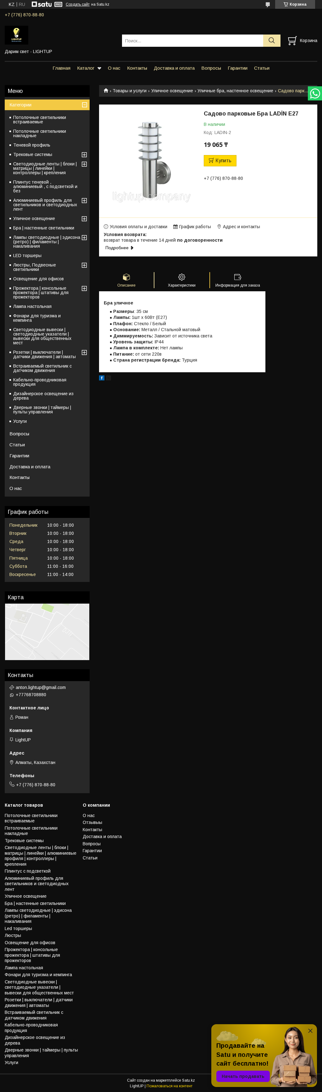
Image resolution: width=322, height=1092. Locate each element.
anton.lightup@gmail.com (41, 687)
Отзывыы (92, 822)
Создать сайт (78, 4)
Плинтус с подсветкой (28, 871)
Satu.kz (188, 1080)
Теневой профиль (31, 145)
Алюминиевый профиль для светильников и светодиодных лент (45, 205)
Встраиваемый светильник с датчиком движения (42, 368)
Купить (223, 160)
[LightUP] (59, 34)
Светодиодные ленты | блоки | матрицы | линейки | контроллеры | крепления (45, 168)
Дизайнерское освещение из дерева (43, 396)
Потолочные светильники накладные (39, 133)
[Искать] (271, 41)
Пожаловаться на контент (169, 1086)
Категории (20, 104)
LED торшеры (27, 255)
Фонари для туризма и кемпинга (37, 318)
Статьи (261, 68)
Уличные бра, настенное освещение (235, 90)
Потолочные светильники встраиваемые (39, 119)
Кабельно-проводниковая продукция (39, 382)
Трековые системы (32, 154)
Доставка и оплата (174, 68)
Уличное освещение (172, 90)
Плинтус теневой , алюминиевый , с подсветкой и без (45, 186)
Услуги (20, 421)
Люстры (13, 935)
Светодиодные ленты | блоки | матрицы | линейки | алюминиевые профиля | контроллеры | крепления (40, 856)
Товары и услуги (130, 90)
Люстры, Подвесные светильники (34, 267)
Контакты (137, 68)
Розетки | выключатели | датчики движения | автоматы (44, 354)
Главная (61, 68)
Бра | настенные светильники (43, 227)
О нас (114, 68)
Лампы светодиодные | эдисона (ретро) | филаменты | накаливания (46, 242)
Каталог (85, 68)
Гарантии (237, 68)
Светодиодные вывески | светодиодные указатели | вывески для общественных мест (42, 336)
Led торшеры (18, 928)
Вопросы (211, 68)
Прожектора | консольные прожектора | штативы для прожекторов (41, 292)
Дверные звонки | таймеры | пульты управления (42, 409)
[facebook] (101, 378)
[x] (108, 378)
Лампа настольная (32, 306)
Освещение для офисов (38, 278)
